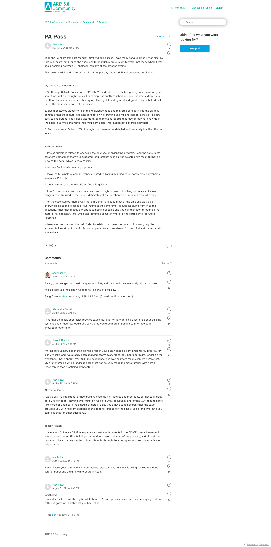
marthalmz (58, 457)
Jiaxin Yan (58, 44)
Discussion (73, 22)
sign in (55, 515)
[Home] (62, 11)
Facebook (46, 245)
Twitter (51, 245)
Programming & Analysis (95, 22)
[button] (180, 8)
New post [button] (194, 48)
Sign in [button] (219, 7)
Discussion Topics (201, 7)
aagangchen (59, 273)
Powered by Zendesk (258, 544)
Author (63, 296)
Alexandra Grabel (62, 309)
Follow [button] (160, 36)
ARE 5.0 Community (55, 22)
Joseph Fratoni (60, 340)
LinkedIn (56, 245)
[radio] (169, 44)
